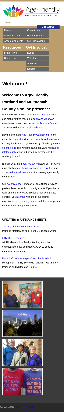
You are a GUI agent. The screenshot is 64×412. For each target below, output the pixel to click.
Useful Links (10, 58)
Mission (8, 30)
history (44, 114)
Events (31, 53)
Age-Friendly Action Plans (35, 135)
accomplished (29, 127)
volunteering (18, 197)
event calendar (14, 184)
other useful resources (22, 172)
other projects (9, 148)
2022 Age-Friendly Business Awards (21, 226)
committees (19, 139)
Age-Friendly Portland (24, 407)
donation (32, 205)
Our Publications (36, 41)
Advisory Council (13, 35)
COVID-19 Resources (13, 238)
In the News (10, 53)
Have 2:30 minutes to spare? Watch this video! (26, 258)
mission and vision (40, 119)
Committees (33, 30)
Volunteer (32, 58)
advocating (23, 201)
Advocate (32, 63)
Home (7, 22)
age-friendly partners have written (34, 168)
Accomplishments (13, 41)
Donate (31, 69)
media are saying (30, 163)
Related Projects (36, 35)
